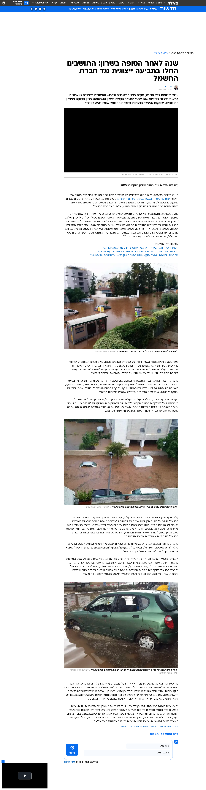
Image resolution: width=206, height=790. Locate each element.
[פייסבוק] (32, 9)
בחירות (141, 3)
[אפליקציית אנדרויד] (44, 9)
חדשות (161, 3)
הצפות (146, 727)
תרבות (131, 3)
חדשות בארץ (129, 9)
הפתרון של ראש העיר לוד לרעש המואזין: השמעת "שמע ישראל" (140, 247)
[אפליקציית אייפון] (40, 9)
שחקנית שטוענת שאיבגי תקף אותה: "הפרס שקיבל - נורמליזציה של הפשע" (134, 255)
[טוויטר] (36, 9)
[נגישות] (4, 3)
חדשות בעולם (103, 9)
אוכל (105, 3)
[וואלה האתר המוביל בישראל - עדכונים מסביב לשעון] (173, 3)
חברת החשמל (126, 727)
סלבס (121, 3)
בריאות (95, 3)
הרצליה (162, 727)
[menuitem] (160, 3)
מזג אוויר (154, 727)
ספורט (151, 3)
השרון (175, 727)
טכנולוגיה (74, 3)
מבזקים (153, 9)
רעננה (169, 727)
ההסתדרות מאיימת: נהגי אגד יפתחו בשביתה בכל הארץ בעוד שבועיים (137, 251)
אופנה (63, 3)
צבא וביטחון (142, 9)
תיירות (85, 3)
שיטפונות (138, 727)
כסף (113, 3)
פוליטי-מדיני (116, 9)
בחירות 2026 (89, 9)
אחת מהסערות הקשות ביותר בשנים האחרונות (143, 199)
